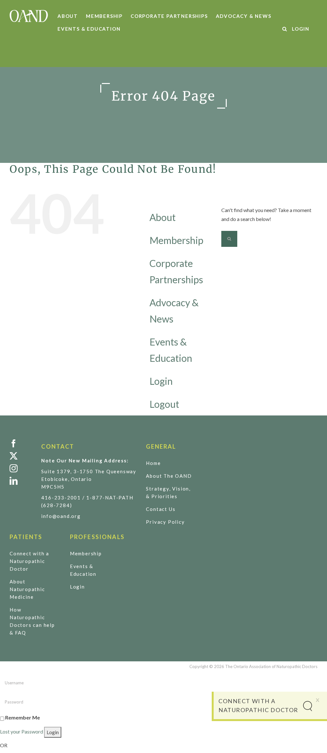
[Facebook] (21, 443)
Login (161, 381)
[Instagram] (21, 468)
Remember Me (22, 717)
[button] (284, 28)
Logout (164, 404)
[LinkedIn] (21, 481)
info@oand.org (60, 516)
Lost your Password (21, 731)
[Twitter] (21, 456)
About (162, 217)
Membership (176, 240)
